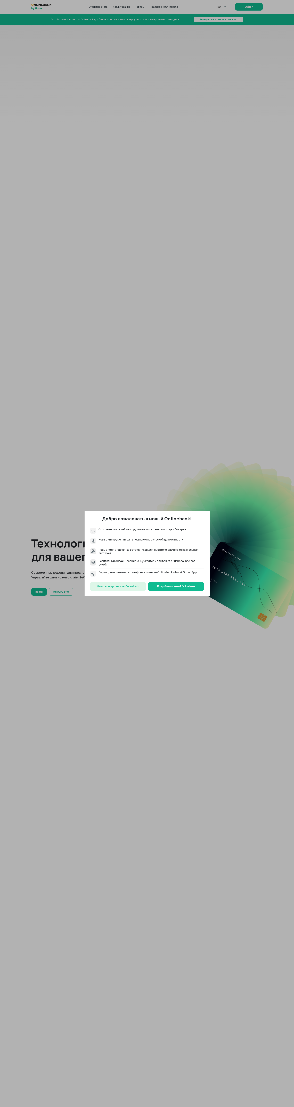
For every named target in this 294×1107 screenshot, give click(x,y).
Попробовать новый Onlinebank (176, 586)
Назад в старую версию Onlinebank (118, 586)
